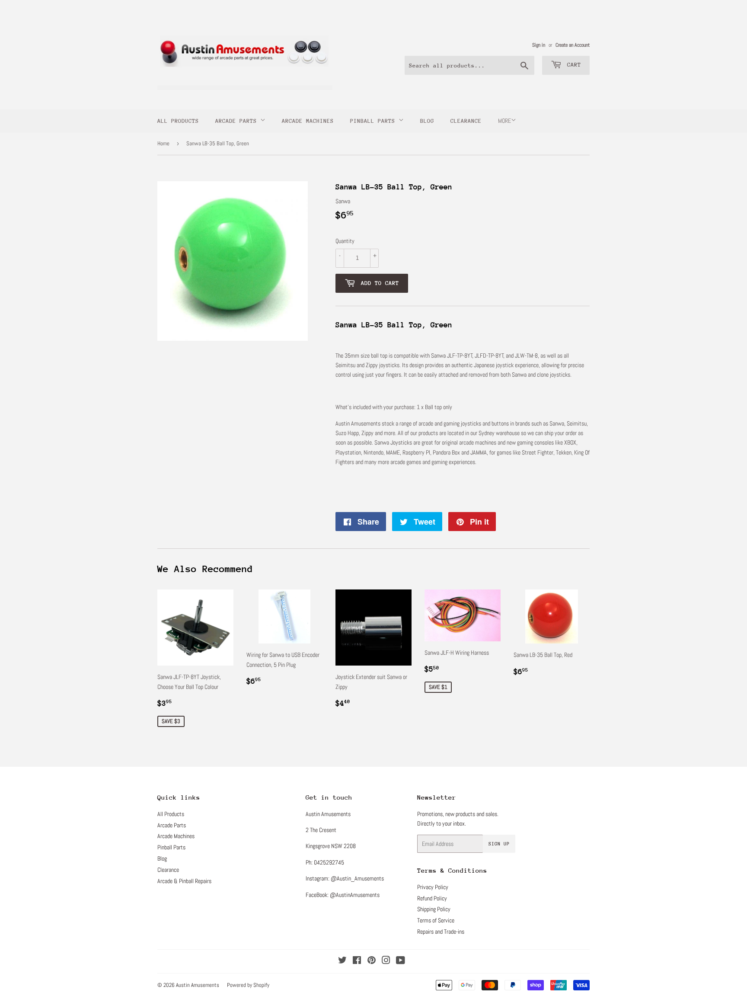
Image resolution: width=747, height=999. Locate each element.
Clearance (466, 121)
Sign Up (499, 844)
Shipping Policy (433, 909)
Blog (427, 121)
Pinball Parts (374, 121)
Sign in (538, 45)
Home (163, 143)
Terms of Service (435, 920)
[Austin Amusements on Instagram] (386, 961)
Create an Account (572, 45)
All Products (178, 121)
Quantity (344, 241)
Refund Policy (432, 898)
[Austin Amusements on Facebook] (356, 961)
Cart (572, 64)
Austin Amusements (197, 985)
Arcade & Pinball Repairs (184, 881)
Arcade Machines (308, 121)
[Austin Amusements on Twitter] (342, 961)
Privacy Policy (432, 887)
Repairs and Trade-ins (440, 931)
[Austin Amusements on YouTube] (400, 961)
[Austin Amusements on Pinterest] (371, 961)
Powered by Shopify (248, 985)
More (504, 121)
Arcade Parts (237, 121)
